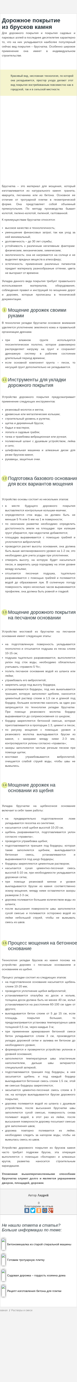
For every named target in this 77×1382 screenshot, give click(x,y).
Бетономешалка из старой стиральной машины (39, 1244)
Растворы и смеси (21, 1310)
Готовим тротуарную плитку (26, 1259)
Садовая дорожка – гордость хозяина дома (36, 1275)
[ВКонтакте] (26, 1210)
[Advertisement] (38, 136)
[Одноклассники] (38, 1210)
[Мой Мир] (44, 1210)
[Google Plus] (50, 1210)
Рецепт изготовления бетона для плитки (34, 1291)
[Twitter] (32, 1210)
